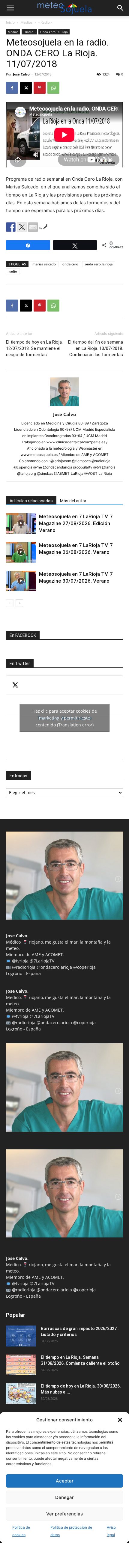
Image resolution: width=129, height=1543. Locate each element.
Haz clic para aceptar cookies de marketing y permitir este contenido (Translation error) (64, 718)
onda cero (70, 264)
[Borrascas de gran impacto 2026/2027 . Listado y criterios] (21, 1336)
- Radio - (45, 22)
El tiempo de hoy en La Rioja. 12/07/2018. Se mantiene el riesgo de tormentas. (34, 348)
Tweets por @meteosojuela (64, 718)
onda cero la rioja (98, 264)
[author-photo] (64, 406)
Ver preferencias (64, 1514)
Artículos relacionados (31, 500)
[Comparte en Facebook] (11, 227)
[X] (26, 88)
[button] (120, 1420)
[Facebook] (12, 88)
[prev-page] (10, 603)
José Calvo (21, 74)
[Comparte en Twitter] (22, 227)
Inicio (10, 22)
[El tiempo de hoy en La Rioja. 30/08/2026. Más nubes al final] (21, 1393)
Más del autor (73, 500)
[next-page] (19, 603)
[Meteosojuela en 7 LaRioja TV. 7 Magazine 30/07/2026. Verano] (21, 581)
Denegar (64, 1497)
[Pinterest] (40, 88)
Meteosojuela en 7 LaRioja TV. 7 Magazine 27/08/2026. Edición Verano (76, 523)
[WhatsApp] (53, 88)
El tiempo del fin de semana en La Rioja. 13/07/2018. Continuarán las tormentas (95, 348)
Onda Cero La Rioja (54, 32)
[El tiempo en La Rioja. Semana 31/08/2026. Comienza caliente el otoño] (21, 1364)
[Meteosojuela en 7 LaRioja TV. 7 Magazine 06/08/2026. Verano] (21, 552)
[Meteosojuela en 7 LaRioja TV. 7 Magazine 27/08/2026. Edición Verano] (21, 523)
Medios (26, 22)
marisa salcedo (44, 264)
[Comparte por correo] (33, 227)
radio (13, 271)
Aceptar (65, 1481)
